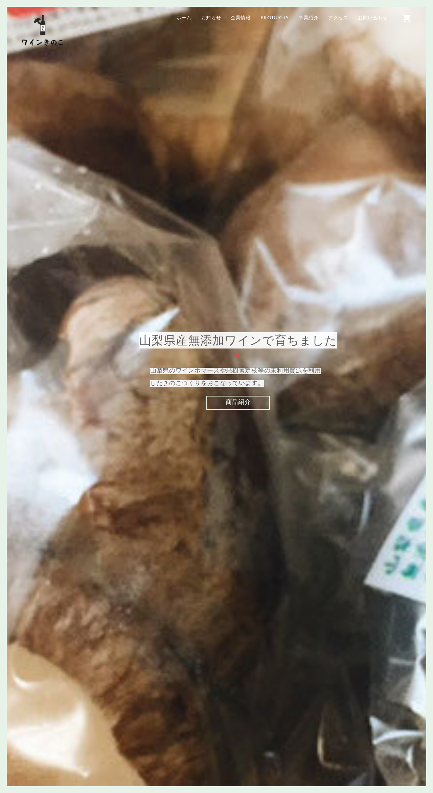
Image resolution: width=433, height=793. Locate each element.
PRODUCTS (274, 18)
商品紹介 (238, 402)
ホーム (184, 18)
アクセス (338, 18)
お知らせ (211, 18)
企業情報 (241, 18)
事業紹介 (309, 18)
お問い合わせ (373, 18)
